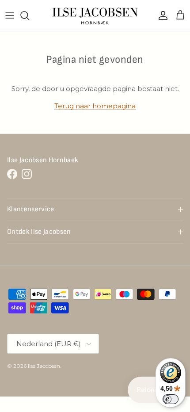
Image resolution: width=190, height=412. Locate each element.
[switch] (171, 399)
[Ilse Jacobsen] (95, 15)
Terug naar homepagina (95, 106)
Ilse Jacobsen (44, 365)
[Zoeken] (29, 15)
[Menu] (9, 15)
